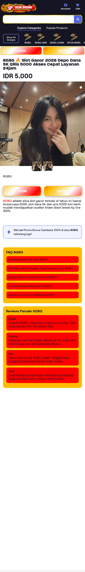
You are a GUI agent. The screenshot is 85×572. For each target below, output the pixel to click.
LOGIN (21, 50)
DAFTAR (64, 50)
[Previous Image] (3, 124)
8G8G (7, 201)
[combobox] (38, 19)
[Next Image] (82, 124)
